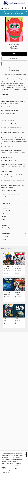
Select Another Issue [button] (14, 64)
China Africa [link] (18, 266)
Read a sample (14, 59)
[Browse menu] (25, 8)
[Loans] (22, 8)
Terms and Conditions (7, 455)
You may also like (7, 249)
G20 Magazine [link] (7, 319)
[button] (14, 54)
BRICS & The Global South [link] (19, 319)
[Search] (2, 8)
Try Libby (6, 12)
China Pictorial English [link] (8, 266)
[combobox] (10, 8)
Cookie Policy (5, 472)
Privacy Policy (19, 455)
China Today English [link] (8, 292)
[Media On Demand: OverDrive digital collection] (14, 3)
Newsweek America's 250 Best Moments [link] (19, 292)
